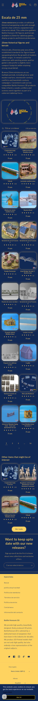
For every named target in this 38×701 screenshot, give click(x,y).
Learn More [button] (7, 692)
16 (30, 443)
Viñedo (10, 181)
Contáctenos (8, 607)
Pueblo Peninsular (10, 271)
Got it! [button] (19, 697)
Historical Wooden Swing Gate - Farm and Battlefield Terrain (10, 426)
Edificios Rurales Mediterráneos (28, 151)
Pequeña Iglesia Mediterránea (10, 333)
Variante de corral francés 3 (10, 241)
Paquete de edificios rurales (10, 363)
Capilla (28, 363)
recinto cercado (28, 332)
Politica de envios (10, 602)
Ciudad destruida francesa (10, 151)
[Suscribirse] (31, 565)
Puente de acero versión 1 (10, 302)
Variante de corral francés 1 (28, 241)
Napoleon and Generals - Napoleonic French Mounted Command (28, 484)
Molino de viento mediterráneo (10, 211)
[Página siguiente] (19, 448)
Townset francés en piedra (10, 394)
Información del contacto (13, 612)
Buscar (6, 583)
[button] (2, 4)
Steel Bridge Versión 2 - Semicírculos (27, 272)
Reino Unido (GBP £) (18, 671)
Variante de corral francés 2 (28, 302)
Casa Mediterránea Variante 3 (28, 425)
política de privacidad (12, 588)
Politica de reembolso (12, 592)
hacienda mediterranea (28, 181)
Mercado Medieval (28, 393)
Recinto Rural (28, 210)
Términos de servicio (11, 597)
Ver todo (19, 529)
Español (18, 683)
